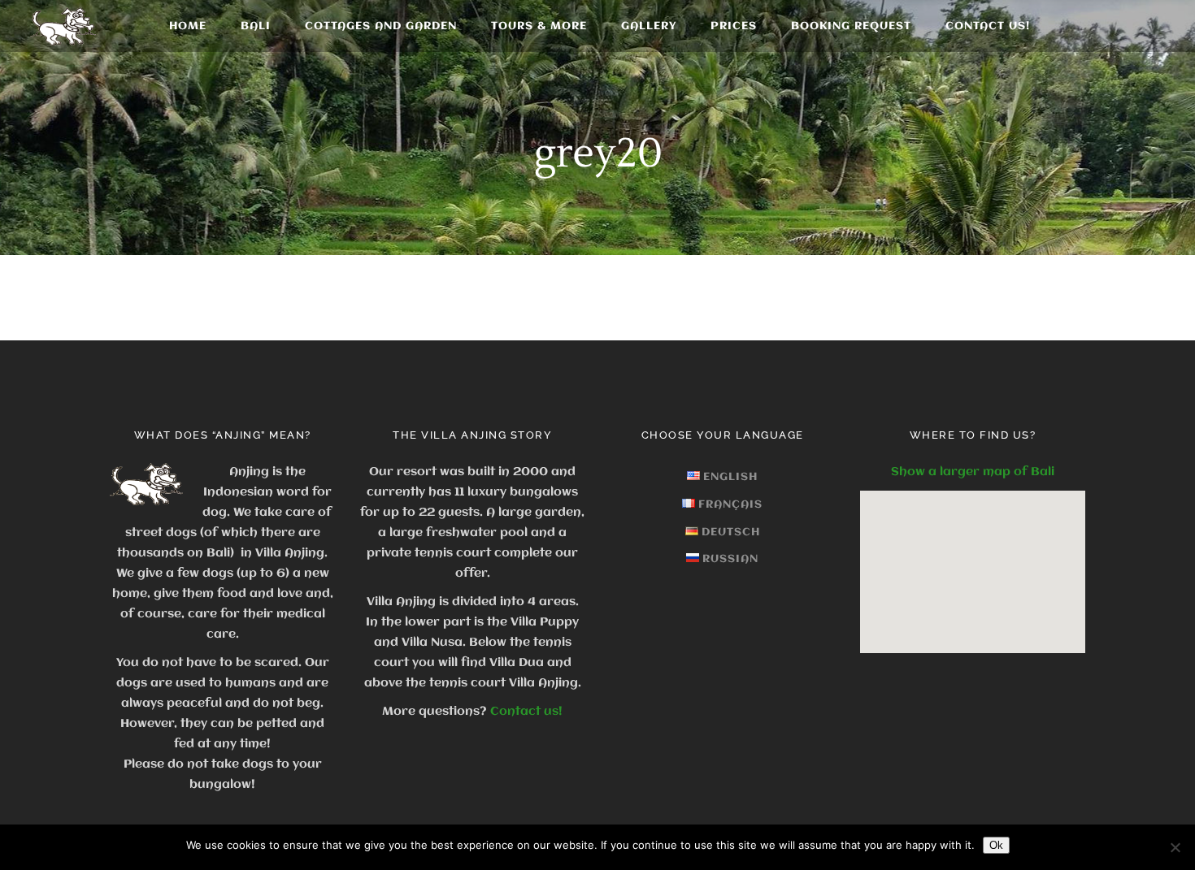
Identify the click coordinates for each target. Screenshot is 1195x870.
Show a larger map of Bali (972, 471)
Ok (996, 845)
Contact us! (526, 711)
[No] (1175, 847)
